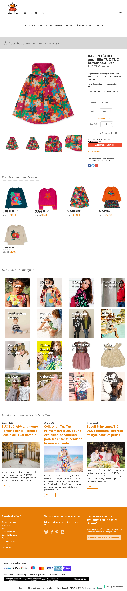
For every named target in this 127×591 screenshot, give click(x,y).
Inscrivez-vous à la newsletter (103, 537)
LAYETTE (99, 25)
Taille (91, 111)
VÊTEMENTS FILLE (84, 25)
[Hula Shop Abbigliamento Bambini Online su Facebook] (52, 532)
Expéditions (6, 538)
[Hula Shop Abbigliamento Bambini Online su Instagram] (62, 532)
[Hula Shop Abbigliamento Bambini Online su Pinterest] (56, 532)
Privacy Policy (91, 588)
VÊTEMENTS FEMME (33, 25)
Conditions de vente (10, 541)
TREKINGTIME (33, 43)
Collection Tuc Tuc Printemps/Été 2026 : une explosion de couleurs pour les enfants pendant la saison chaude (63, 434)
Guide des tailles (8, 532)
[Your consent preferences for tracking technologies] (113, 586)
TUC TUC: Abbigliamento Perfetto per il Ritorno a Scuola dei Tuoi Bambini (20, 430)
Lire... (5, 486)
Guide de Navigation (10, 535)
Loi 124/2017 (7, 548)
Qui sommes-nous (9, 522)
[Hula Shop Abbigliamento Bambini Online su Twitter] (46, 532)
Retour (4, 528)
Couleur (92, 102)
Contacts (5, 544)
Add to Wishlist (94, 151)
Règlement (6, 525)
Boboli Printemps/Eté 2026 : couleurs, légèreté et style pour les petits (105, 430)
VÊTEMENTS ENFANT (64, 25)
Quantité (93, 124)
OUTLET (48, 25)
